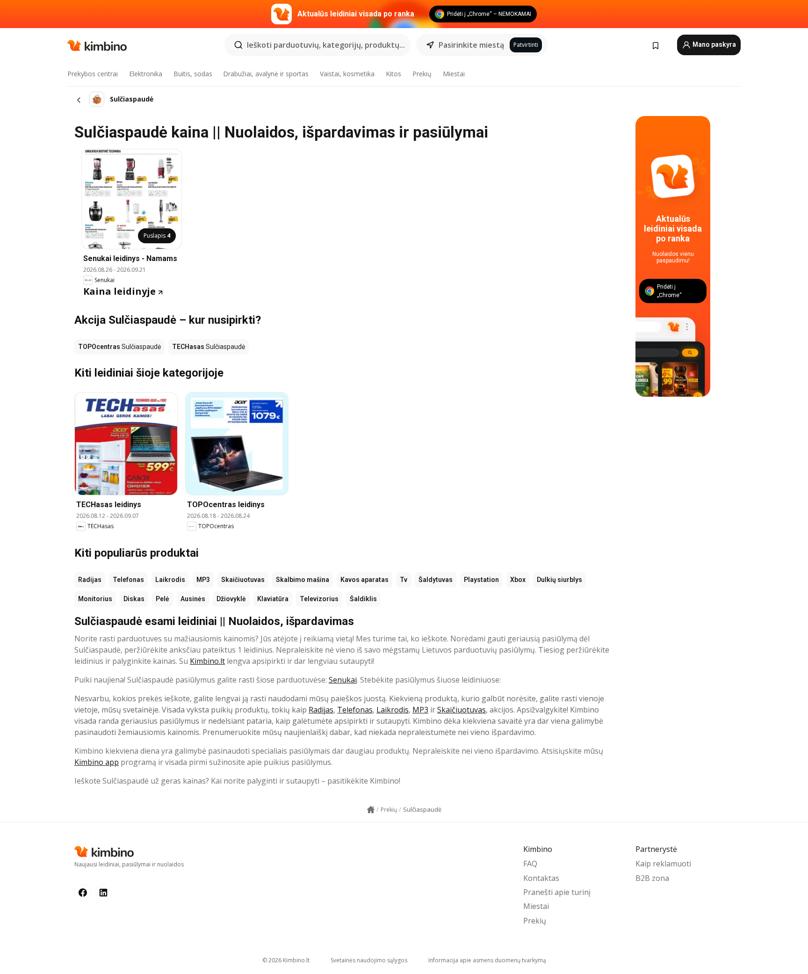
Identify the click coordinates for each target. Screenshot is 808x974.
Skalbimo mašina (302, 579)
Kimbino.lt (207, 661)
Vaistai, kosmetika (347, 73)
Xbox (518, 579)
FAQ (530, 863)
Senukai (343, 680)
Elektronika (145, 73)
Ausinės (192, 599)
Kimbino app (96, 762)
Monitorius (95, 599)
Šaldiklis (363, 599)
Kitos (393, 73)
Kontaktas (541, 878)
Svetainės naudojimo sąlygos (369, 960)
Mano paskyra (713, 44)
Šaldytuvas (435, 579)
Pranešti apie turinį (557, 892)
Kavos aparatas (364, 579)
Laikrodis (170, 579)
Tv (403, 579)
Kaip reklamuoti (663, 863)
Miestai (454, 73)
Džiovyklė (231, 599)
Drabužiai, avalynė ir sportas (266, 73)
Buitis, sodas (192, 73)
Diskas (133, 599)
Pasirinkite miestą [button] (471, 45)
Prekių (422, 73)
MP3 (203, 579)
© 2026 (286, 960)
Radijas (89, 579)
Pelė (162, 599)
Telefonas (128, 579)
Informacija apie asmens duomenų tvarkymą (487, 960)
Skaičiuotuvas (243, 579)
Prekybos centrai (92, 73)
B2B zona (652, 878)
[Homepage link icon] (371, 810)
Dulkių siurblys (559, 579)
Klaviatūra (273, 599)
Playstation (481, 579)
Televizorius (319, 599)
